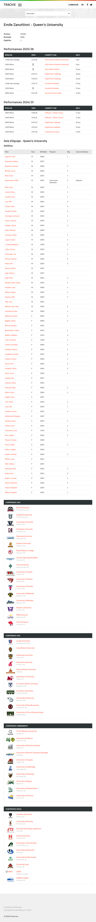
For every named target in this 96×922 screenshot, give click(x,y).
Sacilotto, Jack (10, 287)
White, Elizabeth (11, 492)
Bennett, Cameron (11, 166)
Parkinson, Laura (11, 430)
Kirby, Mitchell (10, 230)
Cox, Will (8, 202)
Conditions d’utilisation (13, 907)
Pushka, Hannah (11, 454)
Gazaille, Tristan (10, 211)
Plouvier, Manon (10, 440)
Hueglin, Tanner (10, 225)
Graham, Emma (10, 359)
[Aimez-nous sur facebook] (87, 5)
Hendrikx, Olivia (10, 368)
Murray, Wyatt (10, 268)
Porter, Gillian (10, 445)
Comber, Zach (10, 197)
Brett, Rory (9, 187)
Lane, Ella (8, 407)
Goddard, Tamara (11, 349)
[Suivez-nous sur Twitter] (91, 5)
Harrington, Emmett (12, 216)
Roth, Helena (9, 464)
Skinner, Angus (10, 292)
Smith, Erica (9, 473)
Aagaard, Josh (10, 157)
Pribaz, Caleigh (10, 449)
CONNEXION (73, 4)
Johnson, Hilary (10, 383)
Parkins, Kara (10, 426)
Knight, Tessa (10, 397)
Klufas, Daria (9, 392)
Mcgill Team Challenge (53, 74)
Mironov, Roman (11, 259)
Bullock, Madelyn (11, 335)
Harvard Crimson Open (53, 93)
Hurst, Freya (9, 373)
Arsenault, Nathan (11, 161)
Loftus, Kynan (10, 249)
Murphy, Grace (10, 421)
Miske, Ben (9, 263)
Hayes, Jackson (10, 221)
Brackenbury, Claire (12, 330)
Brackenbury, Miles (12, 180)
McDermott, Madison (12, 416)
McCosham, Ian (10, 254)
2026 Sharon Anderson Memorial (57, 60)
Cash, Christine (10, 340)
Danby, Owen (10, 206)
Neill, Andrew (10, 273)
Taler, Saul (8, 302)
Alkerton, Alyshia (11, 316)
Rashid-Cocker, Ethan (12, 283)
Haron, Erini (9, 364)
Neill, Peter (9, 278)
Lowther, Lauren (11, 411)
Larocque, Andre (11, 235)
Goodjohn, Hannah (11, 354)
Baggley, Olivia (10, 321)
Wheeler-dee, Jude (11, 306)
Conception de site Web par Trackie (17, 910)
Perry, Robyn (9, 435)
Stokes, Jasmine (10, 478)
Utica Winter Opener (52, 69)
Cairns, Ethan (10, 192)
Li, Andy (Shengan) (11, 244)
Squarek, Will (9, 297)
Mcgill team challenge (52, 122)
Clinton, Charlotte (11, 345)
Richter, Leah (9, 459)
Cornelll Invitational (52, 83)
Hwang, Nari (9, 378)
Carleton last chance (52, 132)
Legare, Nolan (10, 240)
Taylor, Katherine (11, 483)
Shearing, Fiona (10, 469)
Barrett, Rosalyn (11, 326)
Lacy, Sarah (9, 402)
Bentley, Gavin (10, 171)
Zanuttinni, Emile (11, 311)
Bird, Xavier (9, 176)
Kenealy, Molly (10, 388)
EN (82, 4)
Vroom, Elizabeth (11, 488)
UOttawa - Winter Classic (54, 113)
